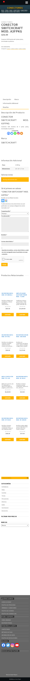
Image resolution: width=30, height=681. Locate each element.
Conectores (14, 48)
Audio (8, 48)
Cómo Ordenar (6, 620)
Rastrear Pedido (7, 623)
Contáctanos (6, 629)
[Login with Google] (6, 200)
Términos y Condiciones (9, 608)
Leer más (8, 314)
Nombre (4, 235)
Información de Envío (8, 635)
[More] (21, 133)
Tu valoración (5, 216)
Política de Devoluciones (9, 638)
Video (3, 490)
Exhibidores (5, 487)
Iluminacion (5, 508)
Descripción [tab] (7, 99)
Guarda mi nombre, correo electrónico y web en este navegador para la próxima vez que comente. (15, 252)
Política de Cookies (8, 611)
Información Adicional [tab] (10, 103)
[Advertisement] (15, 82)
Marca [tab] (16, 99)
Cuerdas (4, 493)
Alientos (4, 502)
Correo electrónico (7, 241)
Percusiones (5, 499)
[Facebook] (8, 133)
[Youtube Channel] (17, 645)
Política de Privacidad (8, 605)
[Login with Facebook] (2, 200)
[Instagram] (18, 133)
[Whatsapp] (15, 133)
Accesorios (5, 511)
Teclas (3, 496)
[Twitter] (11, 133)
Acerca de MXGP (6, 602)
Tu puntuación (6, 211)
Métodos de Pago (7, 632)
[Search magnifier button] (27, 478)
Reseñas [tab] (6, 107)
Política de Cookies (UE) (9, 613)
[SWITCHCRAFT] (7, 57)
